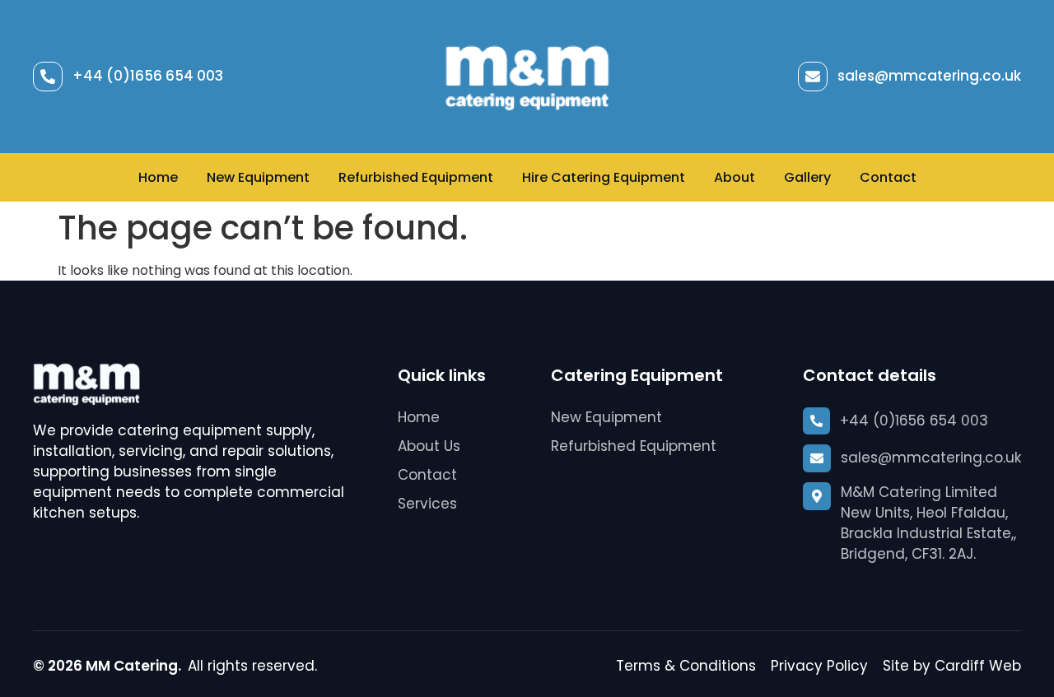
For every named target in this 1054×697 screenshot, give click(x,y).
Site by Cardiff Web (952, 666)
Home (158, 177)
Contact (888, 177)
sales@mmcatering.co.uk (929, 76)
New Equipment (258, 177)
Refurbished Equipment (415, 177)
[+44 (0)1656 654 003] (48, 76)
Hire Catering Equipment (603, 177)
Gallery (807, 177)
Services (427, 503)
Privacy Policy (819, 666)
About (734, 177)
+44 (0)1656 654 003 (147, 76)
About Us (429, 446)
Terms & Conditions (686, 666)
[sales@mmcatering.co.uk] (813, 76)
